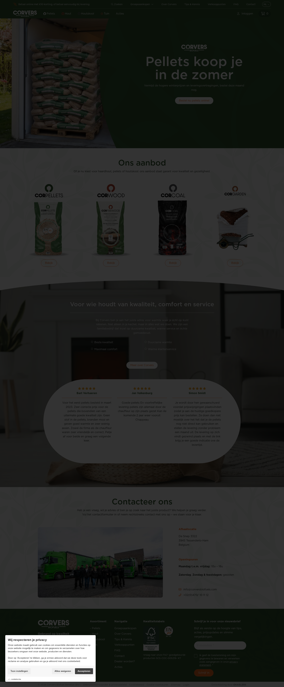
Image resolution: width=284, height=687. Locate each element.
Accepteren (84, 671)
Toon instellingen (19, 671)
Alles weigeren (63, 671)
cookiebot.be (16, 679)
